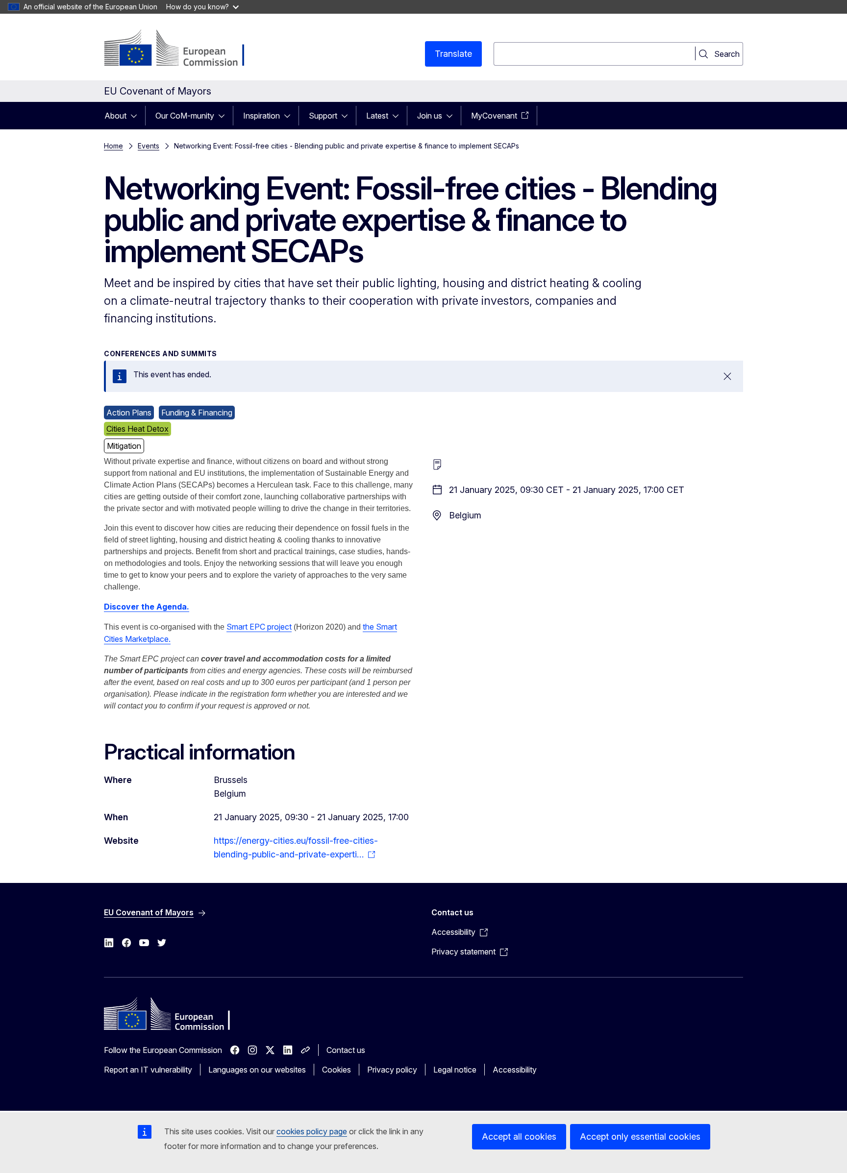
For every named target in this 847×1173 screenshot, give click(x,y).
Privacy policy (392, 1070)
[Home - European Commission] (183, 49)
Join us (429, 116)
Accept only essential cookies (640, 1136)
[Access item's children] (136, 115)
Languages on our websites (257, 1070)
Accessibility (515, 1070)
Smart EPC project (259, 627)
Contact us (345, 1050)
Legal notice (454, 1070)
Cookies (336, 1070)
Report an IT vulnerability (148, 1070)
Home (113, 146)
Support (323, 116)
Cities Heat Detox (137, 429)
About (115, 116)
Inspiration (261, 116)
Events (148, 146)
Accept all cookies (519, 1136)
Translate (453, 54)
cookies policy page (311, 1131)
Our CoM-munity (184, 116)
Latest (377, 116)
